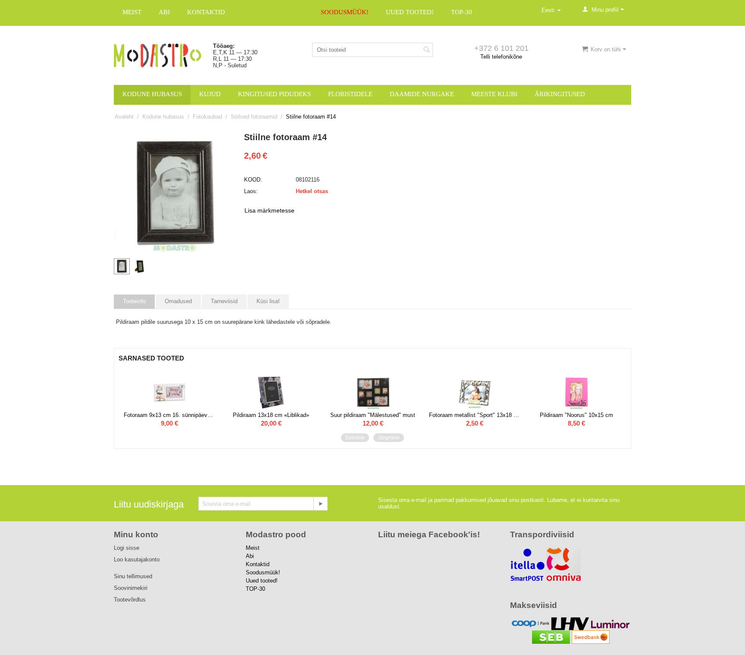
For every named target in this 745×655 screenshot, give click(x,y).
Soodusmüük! (345, 12)
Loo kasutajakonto (137, 559)
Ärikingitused (560, 94)
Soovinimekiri (130, 588)
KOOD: (253, 179)
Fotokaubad (207, 116)
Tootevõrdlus (130, 599)
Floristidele (350, 94)
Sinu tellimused (133, 576)
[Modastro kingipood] (158, 55)
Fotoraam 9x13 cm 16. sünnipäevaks (169, 415)
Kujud (210, 94)
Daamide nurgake (422, 94)
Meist (131, 12)
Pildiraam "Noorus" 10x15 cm (576, 415)
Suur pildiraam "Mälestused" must (372, 415)
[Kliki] (320, 503)
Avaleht (124, 116)
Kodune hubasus (152, 94)
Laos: (251, 191)
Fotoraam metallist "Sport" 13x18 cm (474, 415)
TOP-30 (461, 12)
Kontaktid (206, 12)
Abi (164, 12)
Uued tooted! (410, 12)
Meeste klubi (494, 94)
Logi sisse (126, 548)
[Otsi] (426, 50)
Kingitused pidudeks (274, 94)
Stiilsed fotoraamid (254, 116)
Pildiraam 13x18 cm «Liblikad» (271, 415)
